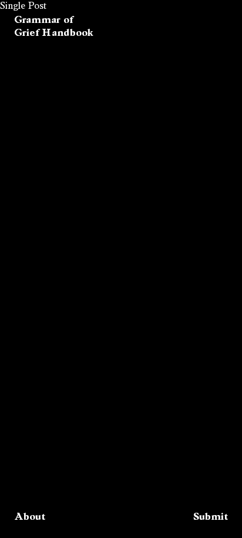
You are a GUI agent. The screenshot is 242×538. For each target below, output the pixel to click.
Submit (210, 516)
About (29, 516)
